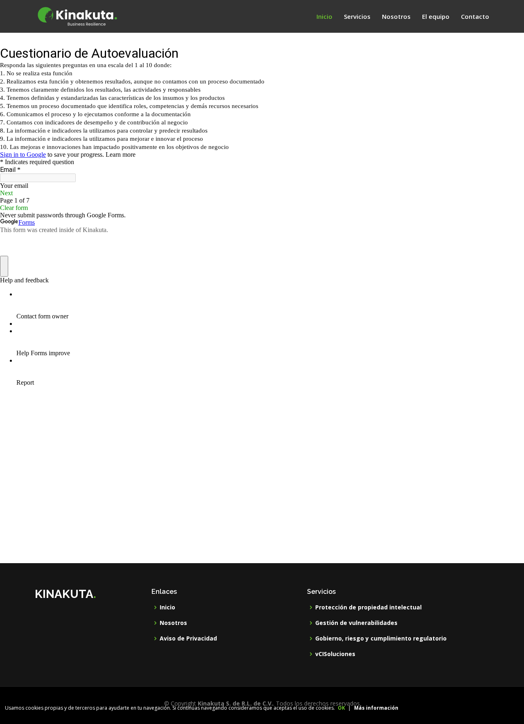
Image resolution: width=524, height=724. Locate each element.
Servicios (357, 16)
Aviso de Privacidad (188, 638)
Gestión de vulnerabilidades (356, 623)
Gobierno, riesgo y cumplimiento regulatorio (381, 638)
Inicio (324, 16)
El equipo (435, 16)
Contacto (475, 16)
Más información (376, 707)
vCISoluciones (335, 654)
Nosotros (396, 16)
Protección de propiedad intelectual (368, 607)
